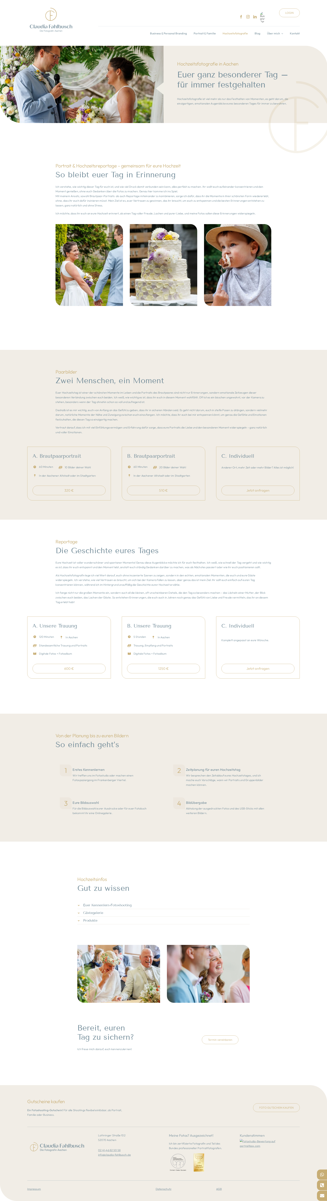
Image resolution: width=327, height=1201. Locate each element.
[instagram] (248, 17)
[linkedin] (255, 17)
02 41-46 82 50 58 (109, 1150)
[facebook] (241, 17)
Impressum (34, 1189)
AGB (219, 1189)
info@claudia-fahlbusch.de (114, 1154)
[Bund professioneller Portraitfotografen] (262, 17)
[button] (58, 265)
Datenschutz (164, 1189)
